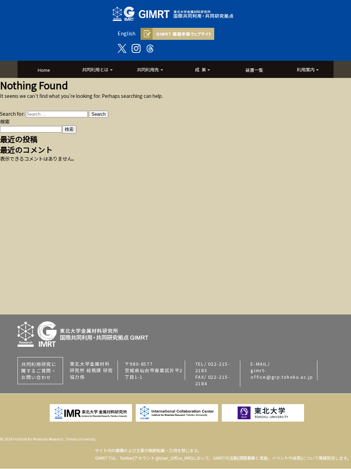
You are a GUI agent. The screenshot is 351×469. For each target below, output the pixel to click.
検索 (5, 121)
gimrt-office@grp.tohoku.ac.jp (282, 373)
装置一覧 (254, 70)
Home (44, 70)
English (126, 33)
